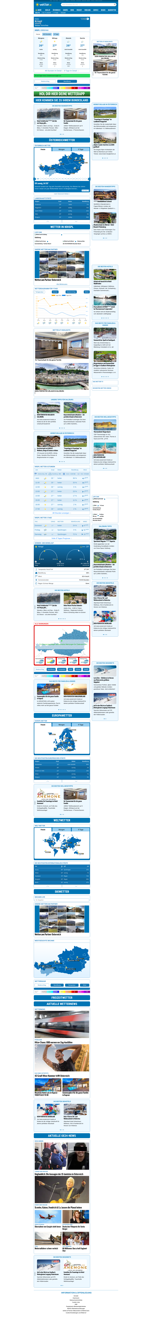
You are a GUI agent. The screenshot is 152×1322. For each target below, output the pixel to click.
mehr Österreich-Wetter (61, 194)
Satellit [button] (86, 669)
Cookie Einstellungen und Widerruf (76, 1313)
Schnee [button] (78, 669)
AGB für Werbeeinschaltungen (76, 1308)
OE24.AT (47, 10)
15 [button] (53, 179)
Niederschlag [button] (45, 81)
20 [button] (68, 179)
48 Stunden (46, 13)
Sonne (55, 292)
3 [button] (86, 179)
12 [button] (45, 179)
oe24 (51, 0)
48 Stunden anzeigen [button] (61, 513)
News (72, 10)
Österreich (62, 0)
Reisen (88, 0)
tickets (92, 0)
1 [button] (81, 179)
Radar (63, 13)
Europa (65, 10)
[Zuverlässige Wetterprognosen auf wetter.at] (46, 4)
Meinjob (84, 0)
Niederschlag (71, 292)
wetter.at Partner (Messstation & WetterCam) (76, 1310)
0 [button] (79, 179)
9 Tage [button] (80, 149)
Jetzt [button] (38, 179)
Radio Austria (98, 0)
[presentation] (34, 179)
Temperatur (39, 292)
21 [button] (71, 179)
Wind (86, 292)
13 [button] (48, 179)
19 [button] (65, 179)
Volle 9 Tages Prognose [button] (61, 538)
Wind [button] (70, 669)
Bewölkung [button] (67, 81)
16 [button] (56, 179)
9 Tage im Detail (70, 71)
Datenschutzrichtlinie (76, 1300)
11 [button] (42, 179)
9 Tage (56, 13)
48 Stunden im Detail (53, 71)
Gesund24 (78, 0)
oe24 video (55, 0)
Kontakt (76, 1296)
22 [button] (74, 179)
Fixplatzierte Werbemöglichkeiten (76, 1306)
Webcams (87, 10)
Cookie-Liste (76, 1302)
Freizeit (79, 10)
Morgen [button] (62, 149)
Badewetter (112, 10)
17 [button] (59, 179)
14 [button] (50, 179)
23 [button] (76, 179)
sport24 (68, 0)
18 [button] (62, 179)
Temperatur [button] (61, 669)
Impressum (76, 1298)
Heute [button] (43, 149)
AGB (76, 1304)
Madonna (73, 0)
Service (95, 10)
